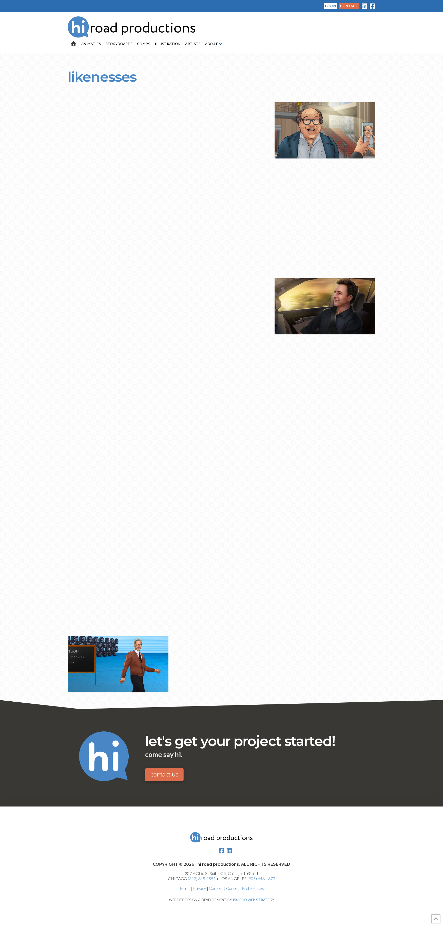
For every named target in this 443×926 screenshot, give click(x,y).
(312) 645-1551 (202, 878)
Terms (184, 888)
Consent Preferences (245, 888)
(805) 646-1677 (261, 878)
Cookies (216, 888)
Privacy (199, 888)
